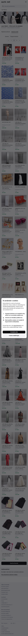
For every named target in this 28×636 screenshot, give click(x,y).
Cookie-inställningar (14, 335)
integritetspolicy (17, 325)
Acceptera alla (14, 332)
